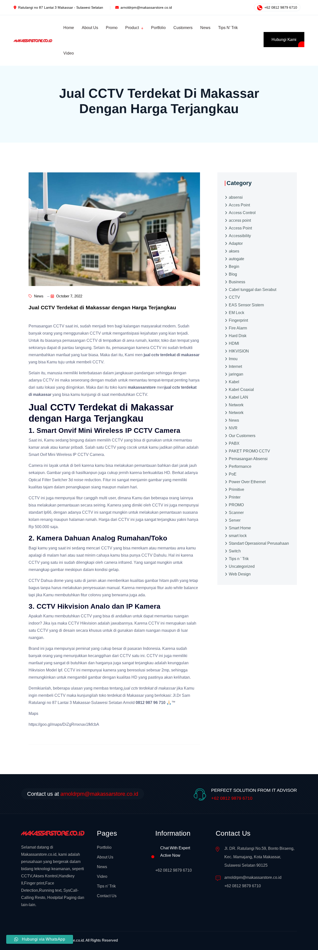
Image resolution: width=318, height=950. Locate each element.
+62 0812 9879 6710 (280, 7)
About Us (105, 857)
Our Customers (242, 435)
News (38, 296)
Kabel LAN (238, 397)
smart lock (238, 535)
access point (240, 220)
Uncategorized (242, 566)
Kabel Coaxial (241, 389)
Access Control (242, 212)
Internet (235, 366)
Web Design (240, 574)
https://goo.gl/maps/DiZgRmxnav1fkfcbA (64, 724)
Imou (233, 358)
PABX (234, 443)
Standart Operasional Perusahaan (259, 543)
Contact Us (107, 896)
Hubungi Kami (284, 39)
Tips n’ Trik (106, 886)
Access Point (240, 228)
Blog (233, 274)
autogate (236, 258)
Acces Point (239, 205)
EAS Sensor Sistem (246, 305)
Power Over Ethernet (247, 481)
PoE (233, 474)
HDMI (234, 343)
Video (102, 876)
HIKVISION (239, 351)
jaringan (236, 374)
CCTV (234, 297)
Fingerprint (238, 320)
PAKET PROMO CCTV (249, 451)
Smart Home (240, 528)
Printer (234, 497)
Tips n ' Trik (239, 558)
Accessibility (240, 235)
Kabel (234, 382)
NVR (233, 428)
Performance (240, 466)
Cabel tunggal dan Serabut (252, 289)
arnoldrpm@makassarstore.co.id (146, 7)
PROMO (236, 505)
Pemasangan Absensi (248, 458)
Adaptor (236, 243)
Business (237, 282)
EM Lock (236, 312)
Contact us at (82, 794)
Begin (234, 266)
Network (236, 405)
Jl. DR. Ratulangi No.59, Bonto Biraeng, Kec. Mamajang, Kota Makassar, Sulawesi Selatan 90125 (259, 856)
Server (234, 520)
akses (234, 251)
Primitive (236, 489)
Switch (235, 551)
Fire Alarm (238, 328)
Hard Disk (237, 335)
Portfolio (104, 847)
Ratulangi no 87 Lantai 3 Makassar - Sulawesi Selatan (60, 7)
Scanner (236, 512)
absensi (236, 197)
